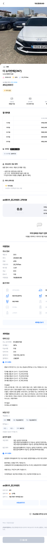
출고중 (24, 540)
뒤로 (3, 3)
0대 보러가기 (21, 503)
